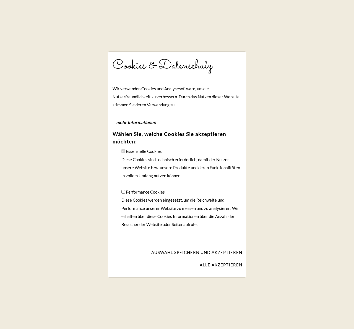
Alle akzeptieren (221, 265)
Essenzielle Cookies (144, 151)
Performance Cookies (145, 192)
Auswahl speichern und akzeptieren (196, 252)
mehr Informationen (136, 122)
